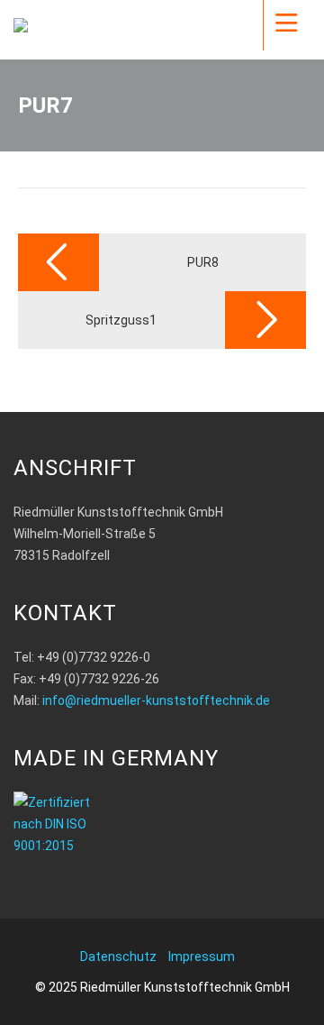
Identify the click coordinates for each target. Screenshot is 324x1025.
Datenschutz (118, 956)
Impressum (201, 956)
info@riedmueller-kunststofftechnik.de (156, 700)
